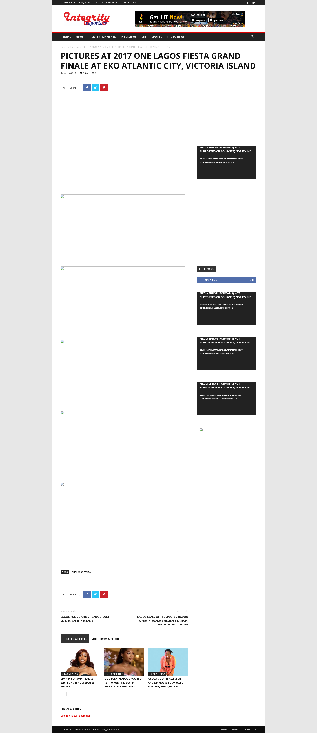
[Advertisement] (124, 183)
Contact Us (128, 2)
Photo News (176, 36)
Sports (157, 36)
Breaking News (70, 674)
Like (252, 280)
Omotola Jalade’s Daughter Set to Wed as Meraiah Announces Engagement (123, 682)
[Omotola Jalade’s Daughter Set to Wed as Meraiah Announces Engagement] (124, 662)
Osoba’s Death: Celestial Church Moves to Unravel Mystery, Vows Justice (165, 682)
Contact (236, 729)
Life (144, 36)
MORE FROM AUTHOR (105, 639)
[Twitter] (253, 2)
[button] (252, 37)
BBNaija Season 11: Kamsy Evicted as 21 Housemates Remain (77, 682)
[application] (226, 162)
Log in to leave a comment (76, 715)
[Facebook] (247, 2)
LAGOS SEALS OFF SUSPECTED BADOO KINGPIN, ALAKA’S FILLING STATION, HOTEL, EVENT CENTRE (162, 620)
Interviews (128, 36)
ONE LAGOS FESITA (81, 572)
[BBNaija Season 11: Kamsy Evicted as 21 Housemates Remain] (81, 662)
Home (99, 2)
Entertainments (104, 36)
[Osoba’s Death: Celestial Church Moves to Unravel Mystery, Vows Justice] (168, 662)
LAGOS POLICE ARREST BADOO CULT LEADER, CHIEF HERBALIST (85, 618)
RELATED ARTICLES (75, 639)
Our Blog (112, 2)
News (79, 36)
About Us (250, 729)
